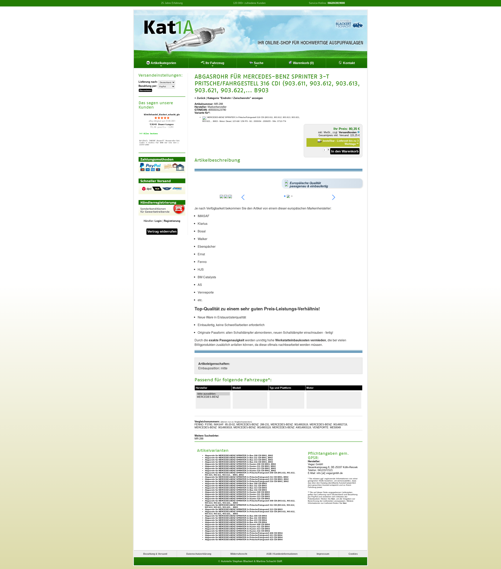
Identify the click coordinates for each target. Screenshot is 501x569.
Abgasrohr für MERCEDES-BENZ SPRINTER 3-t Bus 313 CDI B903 (236, 488)
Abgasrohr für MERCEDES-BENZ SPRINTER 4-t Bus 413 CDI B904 (236, 520)
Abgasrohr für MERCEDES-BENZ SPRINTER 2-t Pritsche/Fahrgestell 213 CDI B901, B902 (247, 479)
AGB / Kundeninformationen (281, 554)
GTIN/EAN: (201, 109)
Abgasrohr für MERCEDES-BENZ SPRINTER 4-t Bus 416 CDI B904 (236, 522)
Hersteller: (201, 106)
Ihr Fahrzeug (214, 63)
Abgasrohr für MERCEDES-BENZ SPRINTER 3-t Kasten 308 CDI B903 (237, 492)
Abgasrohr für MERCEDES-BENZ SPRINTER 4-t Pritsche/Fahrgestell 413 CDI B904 (244, 537)
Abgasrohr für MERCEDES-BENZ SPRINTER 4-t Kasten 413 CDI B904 (237, 529)
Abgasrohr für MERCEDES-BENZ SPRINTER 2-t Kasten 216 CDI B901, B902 (240, 470)
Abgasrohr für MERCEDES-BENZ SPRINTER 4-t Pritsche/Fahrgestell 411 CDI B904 (243, 535)
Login (158, 220)
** (358, 143)
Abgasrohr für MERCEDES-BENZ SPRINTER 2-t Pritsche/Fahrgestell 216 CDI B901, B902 (247, 481)
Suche (258, 63)
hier (333, 499)
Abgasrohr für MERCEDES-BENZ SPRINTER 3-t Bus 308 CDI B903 (236, 483)
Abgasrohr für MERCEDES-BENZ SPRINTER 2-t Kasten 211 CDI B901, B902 (240, 466)
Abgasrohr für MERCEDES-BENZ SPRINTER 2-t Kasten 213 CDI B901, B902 (240, 468)
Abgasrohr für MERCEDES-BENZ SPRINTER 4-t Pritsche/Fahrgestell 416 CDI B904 (244, 539)
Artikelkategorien (163, 63)
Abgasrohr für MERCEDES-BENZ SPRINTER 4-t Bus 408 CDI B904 (236, 516)
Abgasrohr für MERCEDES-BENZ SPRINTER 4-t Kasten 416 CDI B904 (237, 531)
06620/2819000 (336, 3)
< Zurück (200, 98)
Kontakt (348, 63)
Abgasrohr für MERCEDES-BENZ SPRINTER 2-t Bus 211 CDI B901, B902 (239, 458)
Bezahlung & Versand (155, 554)
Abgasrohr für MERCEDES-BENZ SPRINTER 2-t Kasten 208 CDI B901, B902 (240, 464)
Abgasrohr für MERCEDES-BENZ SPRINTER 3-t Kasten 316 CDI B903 (237, 498)
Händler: (149, 220)
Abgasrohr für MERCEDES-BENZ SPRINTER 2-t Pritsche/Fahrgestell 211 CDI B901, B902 (246, 477)
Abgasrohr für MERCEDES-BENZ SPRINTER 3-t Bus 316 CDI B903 (236, 490)
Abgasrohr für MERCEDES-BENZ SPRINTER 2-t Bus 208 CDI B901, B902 (239, 455)
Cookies (353, 554)
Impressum (323, 554)
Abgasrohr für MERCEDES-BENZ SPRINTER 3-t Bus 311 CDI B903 (236, 486)
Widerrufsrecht (238, 554)
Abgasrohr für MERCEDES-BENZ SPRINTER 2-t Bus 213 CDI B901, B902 (239, 460)
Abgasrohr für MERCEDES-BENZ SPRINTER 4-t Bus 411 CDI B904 (236, 518)
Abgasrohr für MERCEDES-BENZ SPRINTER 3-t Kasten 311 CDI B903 (237, 494)
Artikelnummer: (204, 103)
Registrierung (172, 220)
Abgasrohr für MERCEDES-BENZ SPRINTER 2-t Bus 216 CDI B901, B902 (239, 462)
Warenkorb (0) (303, 63)
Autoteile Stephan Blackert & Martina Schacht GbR (251, 561)
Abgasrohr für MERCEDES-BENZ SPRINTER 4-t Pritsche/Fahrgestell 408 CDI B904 (244, 533)
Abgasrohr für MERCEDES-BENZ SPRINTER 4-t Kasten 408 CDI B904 (237, 524)
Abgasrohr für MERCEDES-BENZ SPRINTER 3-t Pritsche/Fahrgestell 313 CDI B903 (244, 509)
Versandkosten (348, 132)
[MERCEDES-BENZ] (213, 397)
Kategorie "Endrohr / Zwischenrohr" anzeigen (235, 98)
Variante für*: (202, 112)
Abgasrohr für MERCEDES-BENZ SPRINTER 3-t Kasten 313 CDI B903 (237, 496)
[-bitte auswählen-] (213, 393)
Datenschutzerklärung (198, 554)
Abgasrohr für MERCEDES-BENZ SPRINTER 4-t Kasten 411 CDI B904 (237, 527)
